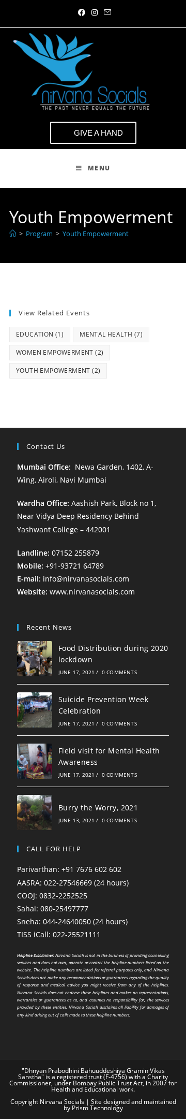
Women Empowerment (59, 352)
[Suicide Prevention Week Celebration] (34, 710)
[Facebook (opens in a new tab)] (81, 12)
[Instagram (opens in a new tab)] (94, 12)
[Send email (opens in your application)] (106, 12)
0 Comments (119, 672)
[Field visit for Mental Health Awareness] (34, 761)
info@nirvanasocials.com (86, 579)
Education (40, 334)
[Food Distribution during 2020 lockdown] (34, 658)
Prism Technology (97, 1107)
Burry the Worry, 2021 (98, 807)
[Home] (12, 233)
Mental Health (111, 334)
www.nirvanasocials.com (93, 592)
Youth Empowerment (96, 233)
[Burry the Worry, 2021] (34, 812)
